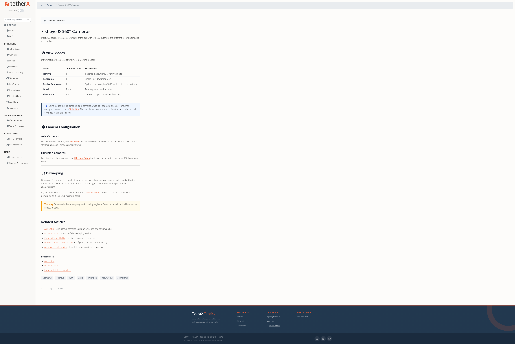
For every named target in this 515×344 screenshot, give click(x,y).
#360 (71, 278)
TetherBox (74, 109)
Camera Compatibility (54, 238)
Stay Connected (302, 317)
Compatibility (241, 326)
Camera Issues (15, 120)
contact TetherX (93, 192)
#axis (80, 278)
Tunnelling (13, 108)
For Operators (15, 139)
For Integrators (15, 145)
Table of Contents (56, 20)
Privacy (195, 337)
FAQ (11, 36)
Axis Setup (74, 141)
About (186, 337)
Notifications (14, 84)
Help (41, 5)
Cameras (13, 55)
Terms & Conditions (208, 337)
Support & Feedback (18, 163)
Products (240, 317)
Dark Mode (12, 11)
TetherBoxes (14, 49)
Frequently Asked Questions (57, 270)
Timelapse (13, 78)
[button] (21, 10)
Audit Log (13, 102)
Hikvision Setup (82, 158)
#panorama (122, 278)
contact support (274, 326)
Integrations (14, 90)
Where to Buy (241, 321)
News (221, 337)
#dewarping (107, 278)
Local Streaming (16, 73)
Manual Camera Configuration (58, 242)
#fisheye (60, 278)
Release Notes (15, 157)
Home (12, 31)
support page (271, 321)
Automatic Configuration (55, 247)
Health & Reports (16, 96)
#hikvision (92, 278)
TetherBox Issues (16, 126)
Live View (13, 67)
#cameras (47, 278)
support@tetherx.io (273, 317)
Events (12, 61)
